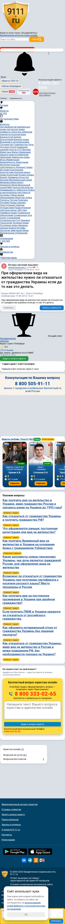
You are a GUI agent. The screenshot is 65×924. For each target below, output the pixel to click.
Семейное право (9, 212)
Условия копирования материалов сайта (31, 884)
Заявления (6, 157)
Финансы (23, 225)
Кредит (4, 177)
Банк (23, 134)
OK (26, 914)
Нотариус (5, 195)
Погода (14, 200)
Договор (5, 147)
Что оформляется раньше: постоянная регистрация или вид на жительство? (30, 530)
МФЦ (10, 187)
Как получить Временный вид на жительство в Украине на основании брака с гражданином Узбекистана (29, 544)
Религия (26, 207)
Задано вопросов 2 (17, 267)
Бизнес (17, 137)
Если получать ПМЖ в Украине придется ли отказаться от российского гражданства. (32, 615)
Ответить (9, 307)
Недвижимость (8, 190)
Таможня (25, 220)
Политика (23, 200)
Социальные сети (23, 215)
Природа (19, 205)
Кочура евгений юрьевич (23, 264)
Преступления (7, 205)
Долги (13, 147)
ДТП (19, 149)
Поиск (37, 439)
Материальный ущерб (20, 180)
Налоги (17, 187)
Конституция (7, 172)
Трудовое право (20, 223)
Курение (4, 180)
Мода (15, 185)
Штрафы (21, 228)
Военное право (21, 139)
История (4, 170)
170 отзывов (6, 348)
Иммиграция (12, 159)
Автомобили (7, 127)
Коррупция (13, 175)
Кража (30, 175)
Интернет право (24, 167)
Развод (18, 207)
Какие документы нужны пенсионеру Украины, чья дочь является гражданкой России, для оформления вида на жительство (32, 562)
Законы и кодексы (11, 824)
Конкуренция (16, 170)
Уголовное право (9, 225)
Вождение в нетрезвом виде (14, 142)
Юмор (26, 230)
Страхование (13, 218)
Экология (5, 230)
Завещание (25, 152)
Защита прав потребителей (14, 154)
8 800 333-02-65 (35, 694)
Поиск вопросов (10, 819)
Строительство (8, 220)
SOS (35, 91)
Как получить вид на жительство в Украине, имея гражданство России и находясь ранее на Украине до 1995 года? (32, 503)
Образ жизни (17, 195)
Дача (31, 144)
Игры (3, 159)
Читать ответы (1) (51, 307)
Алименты (5, 132)
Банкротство (7, 137)
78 (22, 749)
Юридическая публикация (13, 233)
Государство (7, 144)
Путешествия (7, 207)
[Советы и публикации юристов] (16, 15)
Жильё (15, 152)
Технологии (6, 223)
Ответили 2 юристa (12, 553)
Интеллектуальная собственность (10, 166)
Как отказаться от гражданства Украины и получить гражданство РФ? (32, 518)
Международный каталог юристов (20, 804)
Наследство (27, 187)
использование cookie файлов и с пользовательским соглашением (26, 905)
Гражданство (21, 144)
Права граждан (18, 202)
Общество (20, 197)
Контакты (7, 834)
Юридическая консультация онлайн (19, 35)
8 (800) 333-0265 (49, 85)
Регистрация (48, 439)
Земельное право (21, 157)
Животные (6, 152)
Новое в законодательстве (17, 191)
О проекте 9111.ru (11, 829)
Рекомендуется (8, 338)
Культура (24, 177)
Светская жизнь (8, 210)
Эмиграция (17, 230)
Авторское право (16, 129)
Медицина (5, 182)
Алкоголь (16, 132)
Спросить (14, 483)
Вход (3, 77)
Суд (18, 220)
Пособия (5, 202)
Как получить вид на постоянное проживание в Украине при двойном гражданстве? (29, 599)
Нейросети (22, 190)
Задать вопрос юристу (14, 358)
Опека (29, 197)
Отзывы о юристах (11, 809)
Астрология (14, 134)
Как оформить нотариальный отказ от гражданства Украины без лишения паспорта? (30, 631)
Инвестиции (22, 162)
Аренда (4, 134)
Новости (25, 192)
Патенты (5, 200)
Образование (7, 197)
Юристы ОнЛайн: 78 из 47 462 (17, 439)
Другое (13, 149)
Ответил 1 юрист (11, 513)
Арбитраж (27, 132)
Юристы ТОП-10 (10, 81)
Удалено (4, 341)
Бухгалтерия (7, 139)
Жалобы (26, 149)
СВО (19, 210)
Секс (24, 210)
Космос (23, 175)
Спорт (3, 218)
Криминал (13, 177)
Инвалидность (8, 162)
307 (25, 755)
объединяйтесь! (29, 33)
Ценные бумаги (8, 228)
